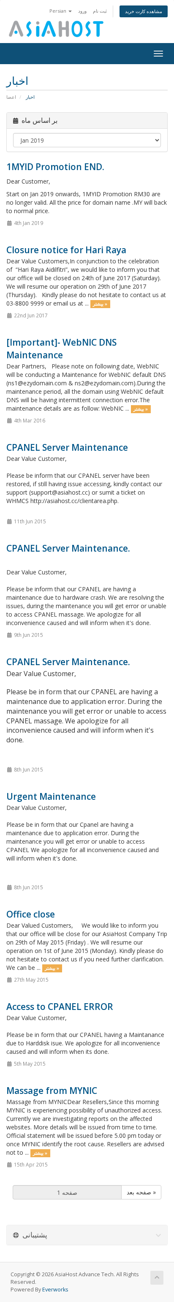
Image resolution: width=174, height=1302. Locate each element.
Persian (58, 11)
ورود (82, 11)
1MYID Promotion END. (55, 167)
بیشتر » (100, 304)
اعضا (11, 97)
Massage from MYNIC (51, 1090)
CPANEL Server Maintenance (67, 447)
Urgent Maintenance (51, 796)
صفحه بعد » (141, 1192)
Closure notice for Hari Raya (66, 250)
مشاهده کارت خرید (143, 11)
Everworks (55, 1289)
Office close (30, 914)
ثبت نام (100, 11)
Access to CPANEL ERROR (59, 1006)
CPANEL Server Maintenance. (68, 548)
